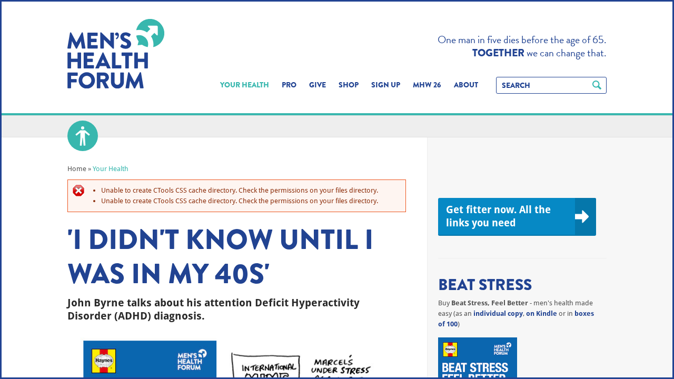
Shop (349, 84)
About (466, 84)
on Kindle (541, 313)
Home (76, 169)
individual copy (498, 313)
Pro (289, 84)
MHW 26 (427, 84)
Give (317, 84)
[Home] (115, 53)
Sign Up (385, 84)
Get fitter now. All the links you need (498, 216)
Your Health (244, 84)
